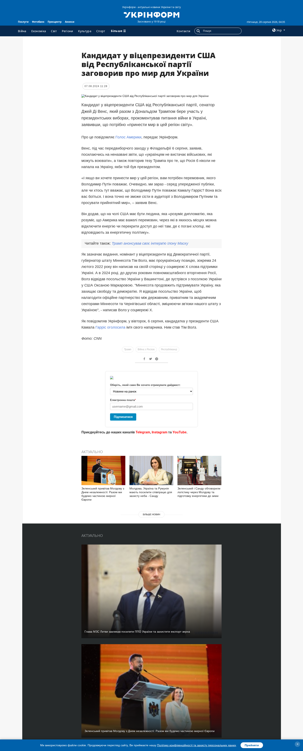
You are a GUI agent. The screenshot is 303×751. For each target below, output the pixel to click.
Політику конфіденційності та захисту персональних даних (196, 745)
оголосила (116, 327)
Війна (22, 31)
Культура (84, 31)
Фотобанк (38, 22)
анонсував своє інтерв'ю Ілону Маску (150, 243)
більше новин (151, 514)
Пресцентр (55, 22)
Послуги (23, 22)
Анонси (69, 22)
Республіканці (169, 349)
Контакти (183, 31)
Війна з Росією (146, 349)
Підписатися (123, 417)
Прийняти (252, 745)
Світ (54, 31)
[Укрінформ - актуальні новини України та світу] (151, 14)
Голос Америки (128, 137)
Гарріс (101, 327)
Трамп (127, 349)
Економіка (38, 31)
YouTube (180, 432)
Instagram (159, 432)
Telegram (143, 432)
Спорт (100, 31)
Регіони (67, 31)
